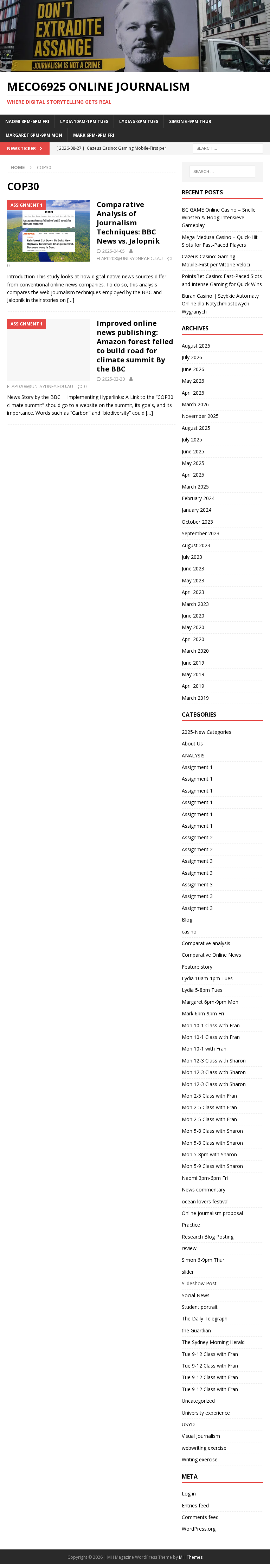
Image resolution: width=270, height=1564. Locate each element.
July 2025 (192, 439)
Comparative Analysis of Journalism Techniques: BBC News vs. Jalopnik (128, 223)
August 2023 (196, 545)
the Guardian (196, 1330)
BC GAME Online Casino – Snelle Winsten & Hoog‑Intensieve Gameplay (219, 217)
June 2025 (193, 451)
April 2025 (193, 474)
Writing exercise (200, 1459)
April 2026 (193, 392)
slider (188, 1271)
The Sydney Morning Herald (213, 1342)
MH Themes (190, 1557)
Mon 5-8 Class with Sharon (212, 1130)
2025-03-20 (113, 379)
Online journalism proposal (212, 1213)
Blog (187, 919)
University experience (206, 1412)
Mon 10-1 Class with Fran (211, 1025)
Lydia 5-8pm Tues (138, 121)
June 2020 (193, 615)
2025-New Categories (206, 732)
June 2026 (193, 369)
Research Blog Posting (207, 1236)
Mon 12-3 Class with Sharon (214, 1060)
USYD (188, 1424)
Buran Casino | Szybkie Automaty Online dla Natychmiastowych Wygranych (220, 303)
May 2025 (193, 463)
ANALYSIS (193, 755)
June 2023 (193, 568)
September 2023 (200, 533)
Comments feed (200, 1517)
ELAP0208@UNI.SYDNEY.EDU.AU (130, 258)
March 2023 (195, 604)
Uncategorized (198, 1400)
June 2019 (193, 662)
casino (189, 931)
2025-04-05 (113, 251)
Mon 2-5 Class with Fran (209, 1095)
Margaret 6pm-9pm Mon (34, 135)
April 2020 (193, 639)
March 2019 (195, 697)
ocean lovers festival (205, 1201)
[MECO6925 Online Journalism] (135, 68)
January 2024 (196, 509)
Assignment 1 (197, 767)
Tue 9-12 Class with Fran (210, 1354)
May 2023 (193, 580)
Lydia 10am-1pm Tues (84, 121)
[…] (70, 300)
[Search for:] (228, 147)
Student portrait (200, 1307)
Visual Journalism (201, 1436)
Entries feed (195, 1505)
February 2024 (198, 498)
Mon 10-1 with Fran (204, 1048)
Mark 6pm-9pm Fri (93, 135)
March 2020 (195, 650)
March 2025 (195, 486)
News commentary (203, 1189)
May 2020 (193, 627)
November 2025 (200, 416)
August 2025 (196, 428)
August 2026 (196, 345)
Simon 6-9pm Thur (190, 121)
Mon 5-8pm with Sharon (209, 1154)
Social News (196, 1295)
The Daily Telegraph (204, 1318)
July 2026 (192, 357)
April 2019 (193, 686)
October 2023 (197, 521)
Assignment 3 (197, 861)
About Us (192, 743)
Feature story (197, 966)
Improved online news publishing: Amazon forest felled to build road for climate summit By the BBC (135, 346)
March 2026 (195, 404)
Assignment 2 (197, 837)
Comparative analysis (206, 943)
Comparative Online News (211, 954)
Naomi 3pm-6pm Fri (27, 121)
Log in (189, 1493)
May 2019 (193, 674)
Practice (191, 1224)
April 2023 (193, 592)
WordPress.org (199, 1528)
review (189, 1248)
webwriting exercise (204, 1448)
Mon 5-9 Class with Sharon (212, 1166)
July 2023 (192, 557)
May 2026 (193, 380)
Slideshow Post (199, 1283)
